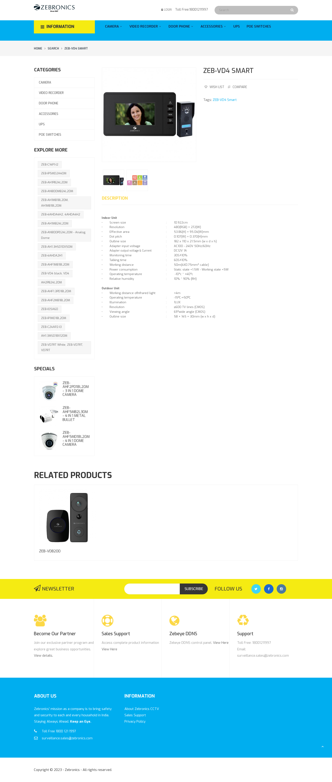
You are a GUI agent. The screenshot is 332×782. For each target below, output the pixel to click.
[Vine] (281, 589)
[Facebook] (269, 589)
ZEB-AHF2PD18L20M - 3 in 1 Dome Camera (76, 388)
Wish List (217, 87)
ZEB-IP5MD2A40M (53, 173)
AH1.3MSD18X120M (54, 336)
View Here (109, 649)
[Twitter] (256, 589)
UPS (42, 124)
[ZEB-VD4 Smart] (149, 115)
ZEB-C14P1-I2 (49, 164)
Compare (240, 87)
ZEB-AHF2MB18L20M (55, 300)
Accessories (48, 114)
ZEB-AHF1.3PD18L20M (56, 291)
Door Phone (48, 103)
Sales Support (135, 715)
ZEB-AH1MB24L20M (54, 223)
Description (115, 198)
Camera (45, 82)
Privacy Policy (134, 721)
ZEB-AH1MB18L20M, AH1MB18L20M (54, 202)
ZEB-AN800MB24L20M (57, 191)
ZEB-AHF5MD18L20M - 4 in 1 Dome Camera (76, 438)
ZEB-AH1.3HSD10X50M (56, 247)
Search (53, 48)
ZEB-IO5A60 (49, 309)
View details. (43, 655)
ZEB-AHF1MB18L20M (55, 264)
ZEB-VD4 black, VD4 (55, 273)
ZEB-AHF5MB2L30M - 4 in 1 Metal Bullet (75, 413)
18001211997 (198, 9)
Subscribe (194, 588)
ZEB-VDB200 (50, 551)
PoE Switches (50, 135)
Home (38, 48)
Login (168, 10)
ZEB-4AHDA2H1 (51, 255)
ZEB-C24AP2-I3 (51, 327)
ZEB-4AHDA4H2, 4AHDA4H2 (60, 214)
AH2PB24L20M (51, 282)
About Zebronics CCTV (141, 709)
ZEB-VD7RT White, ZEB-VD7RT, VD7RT (62, 347)
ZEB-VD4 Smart (76, 48)
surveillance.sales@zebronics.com (67, 738)
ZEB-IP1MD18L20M (53, 318)
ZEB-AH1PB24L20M (54, 182)
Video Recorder (51, 93)
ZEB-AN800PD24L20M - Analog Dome (63, 235)
